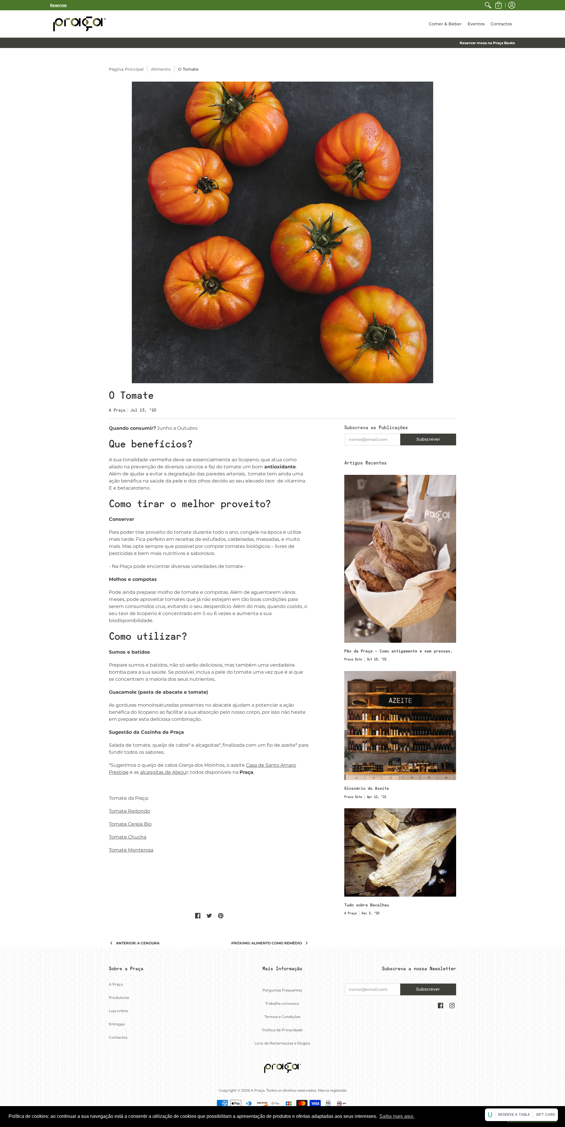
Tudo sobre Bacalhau (366, 905)
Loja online (118, 1011)
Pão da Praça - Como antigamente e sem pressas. (398, 651)
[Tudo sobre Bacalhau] (400, 852)
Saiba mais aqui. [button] (396, 1116)
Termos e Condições (282, 1016)
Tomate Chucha (127, 837)
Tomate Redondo (129, 811)
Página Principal (126, 69)
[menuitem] (488, 5)
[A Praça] (79, 23)
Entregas (117, 1024)
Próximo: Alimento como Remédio (266, 943)
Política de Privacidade (282, 1030)
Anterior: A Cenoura (137, 943)
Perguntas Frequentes (282, 990)
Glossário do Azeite (366, 788)
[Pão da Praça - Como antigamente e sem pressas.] (400, 559)
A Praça (116, 984)
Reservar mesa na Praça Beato (487, 43)
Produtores (119, 997)
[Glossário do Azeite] (400, 725)
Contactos (118, 1037)
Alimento (161, 69)
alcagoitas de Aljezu (163, 772)
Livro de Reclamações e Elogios (282, 1043)
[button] (498, 5)
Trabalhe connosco (282, 1003)
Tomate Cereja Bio (130, 824)
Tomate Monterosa (131, 850)
